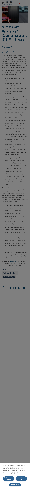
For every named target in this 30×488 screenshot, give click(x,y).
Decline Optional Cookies (8, 478)
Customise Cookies (15, 484)
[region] (15, 475)
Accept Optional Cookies (21, 478)
